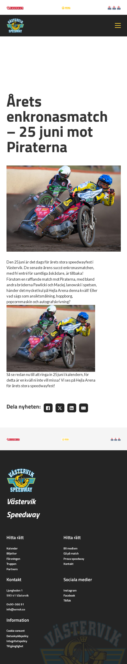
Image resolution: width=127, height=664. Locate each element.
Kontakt (69, 563)
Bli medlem (70, 548)
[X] (60, 407)
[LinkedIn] (71, 407)
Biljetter (11, 553)
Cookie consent (15, 630)
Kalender (12, 548)
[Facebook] (48, 407)
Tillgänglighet (14, 646)
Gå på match (71, 553)
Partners (12, 569)
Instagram (70, 590)
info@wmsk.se (15, 609)
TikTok (67, 600)
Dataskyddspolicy (17, 636)
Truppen (11, 563)
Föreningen (13, 558)
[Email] (83, 407)
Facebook (69, 595)
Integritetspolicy (16, 641)
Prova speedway (74, 558)
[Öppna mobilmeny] (118, 25)
